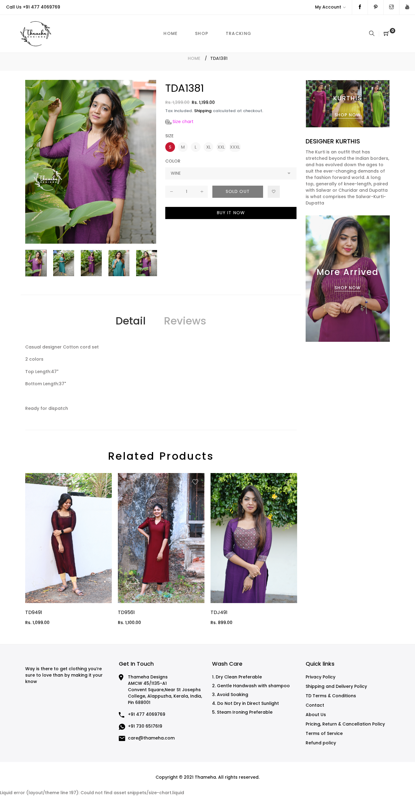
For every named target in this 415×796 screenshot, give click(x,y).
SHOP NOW (347, 115)
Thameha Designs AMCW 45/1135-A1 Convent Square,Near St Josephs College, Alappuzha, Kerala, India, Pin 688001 (165, 689)
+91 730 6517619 (145, 726)
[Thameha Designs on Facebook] (360, 7)
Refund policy (321, 743)
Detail (130, 321)
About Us (316, 715)
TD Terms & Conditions (331, 696)
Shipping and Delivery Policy (336, 686)
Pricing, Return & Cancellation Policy (345, 724)
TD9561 (126, 612)
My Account (328, 7)
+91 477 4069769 (41, 7)
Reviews (185, 321)
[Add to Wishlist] (274, 192)
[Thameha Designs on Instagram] (391, 7)
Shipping (203, 111)
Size (169, 136)
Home (194, 58)
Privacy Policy (320, 677)
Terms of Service (324, 733)
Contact (315, 705)
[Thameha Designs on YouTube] (407, 7)
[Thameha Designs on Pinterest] (375, 7)
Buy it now (231, 213)
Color (172, 161)
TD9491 (33, 612)
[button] (179, 121)
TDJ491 (219, 612)
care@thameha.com (151, 738)
